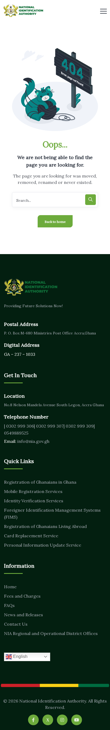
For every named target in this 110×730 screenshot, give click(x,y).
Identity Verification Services (33, 500)
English (20, 656)
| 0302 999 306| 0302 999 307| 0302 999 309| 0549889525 (49, 429)
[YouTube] (76, 720)
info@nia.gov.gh (33, 441)
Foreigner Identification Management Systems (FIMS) (52, 513)
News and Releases (23, 614)
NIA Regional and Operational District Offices (51, 633)
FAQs (9, 605)
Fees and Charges (22, 596)
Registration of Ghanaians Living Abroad (45, 526)
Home (10, 586)
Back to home (55, 222)
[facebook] (33, 720)
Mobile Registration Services (33, 491)
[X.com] (47, 720)
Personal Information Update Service (42, 545)
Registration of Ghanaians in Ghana (40, 482)
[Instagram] (62, 720)
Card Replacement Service (31, 535)
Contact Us (16, 624)
